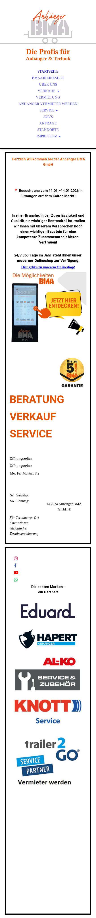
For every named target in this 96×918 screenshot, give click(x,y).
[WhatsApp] (16, 580)
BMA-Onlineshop (48, 78)
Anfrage (48, 123)
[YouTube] (16, 572)
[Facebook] (15, 565)
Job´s (48, 117)
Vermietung (48, 97)
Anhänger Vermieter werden (48, 104)
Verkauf (47, 91)
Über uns (48, 84)
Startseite (48, 71)
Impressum (47, 136)
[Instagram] (16, 558)
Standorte (48, 130)
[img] (48, 27)
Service (47, 110)
